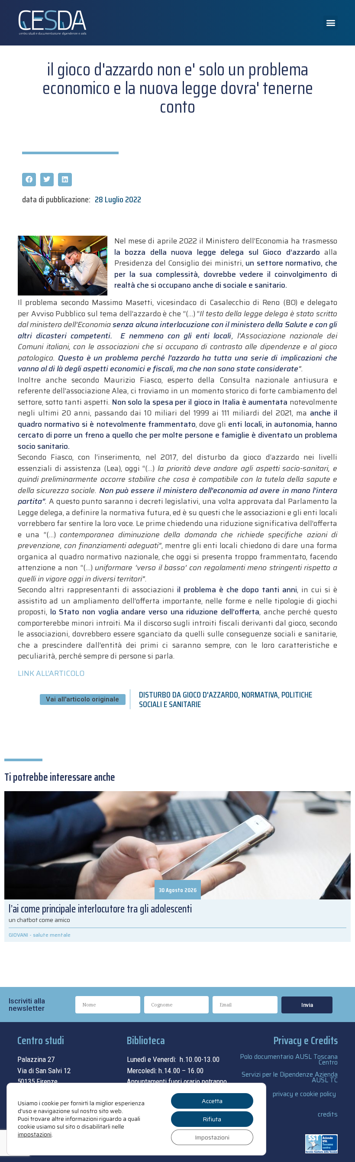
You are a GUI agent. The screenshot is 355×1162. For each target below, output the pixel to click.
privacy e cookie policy (304, 1094)
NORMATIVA (260, 694)
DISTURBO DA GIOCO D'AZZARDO (188, 694)
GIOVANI (18, 935)
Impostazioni (212, 1137)
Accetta (212, 1101)
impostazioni (35, 1135)
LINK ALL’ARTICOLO (51, 673)
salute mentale (52, 935)
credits (328, 1114)
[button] (330, 23)
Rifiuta (212, 1119)
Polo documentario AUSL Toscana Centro (289, 1060)
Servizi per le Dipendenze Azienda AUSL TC (290, 1077)
